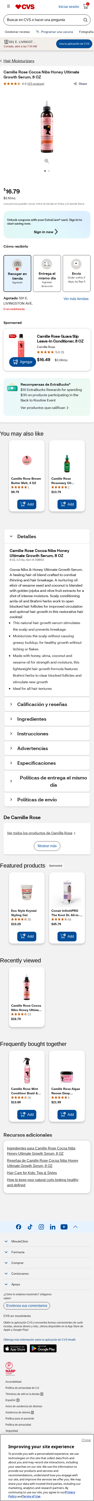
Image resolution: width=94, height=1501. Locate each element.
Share (83, 84)
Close (86, 1440)
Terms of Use (31, 1496)
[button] (76, 298)
